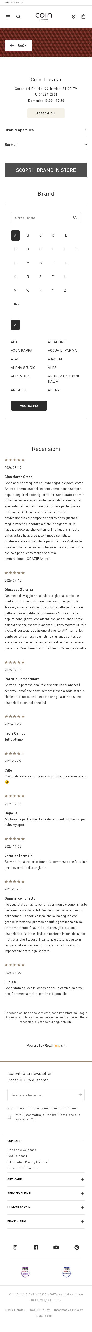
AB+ (14, 342)
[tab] (15, 235)
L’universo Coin (18, 1207)
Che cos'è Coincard (21, 1150)
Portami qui (46, 113)
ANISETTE (19, 390)
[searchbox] (42, 217)
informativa (32, 1115)
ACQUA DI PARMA (62, 350)
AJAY (15, 359)
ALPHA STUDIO (23, 367)
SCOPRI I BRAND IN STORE (46, 170)
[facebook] (36, 1247)
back (22, 45)
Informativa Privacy (68, 1310)
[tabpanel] (46, 365)
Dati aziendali (15, 1310)
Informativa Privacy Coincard (28, 1162)
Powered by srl (46, 1045)
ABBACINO (57, 342)
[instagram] (15, 1247)
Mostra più (29, 406)
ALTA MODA (20, 376)
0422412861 (48, 94)
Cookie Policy (40, 1310)
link (69, 1022)
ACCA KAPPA (21, 350)
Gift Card (14, 1179)
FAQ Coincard (17, 1156)
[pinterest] (77, 1247)
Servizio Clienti (19, 1193)
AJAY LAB (56, 359)
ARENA (54, 390)
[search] (75, 217)
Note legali (44, 1316)
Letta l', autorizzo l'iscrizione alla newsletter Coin (47, 1117)
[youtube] (56, 1247)
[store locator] (73, 16)
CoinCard (14, 1141)
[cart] (83, 16)
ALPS (52, 367)
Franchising (16, 1221)
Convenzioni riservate (23, 1168)
